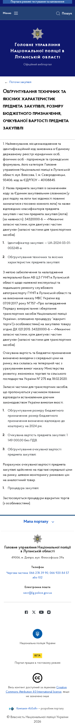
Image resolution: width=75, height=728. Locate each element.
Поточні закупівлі (20, 82)
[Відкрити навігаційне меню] (16, 13)
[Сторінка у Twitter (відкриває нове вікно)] (34, 612)
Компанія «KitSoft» (27, 708)
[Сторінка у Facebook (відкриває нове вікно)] (26, 612)
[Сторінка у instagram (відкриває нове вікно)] (49, 612)
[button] (37, 521)
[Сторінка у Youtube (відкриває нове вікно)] (41, 612)
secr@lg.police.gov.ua (37, 593)
